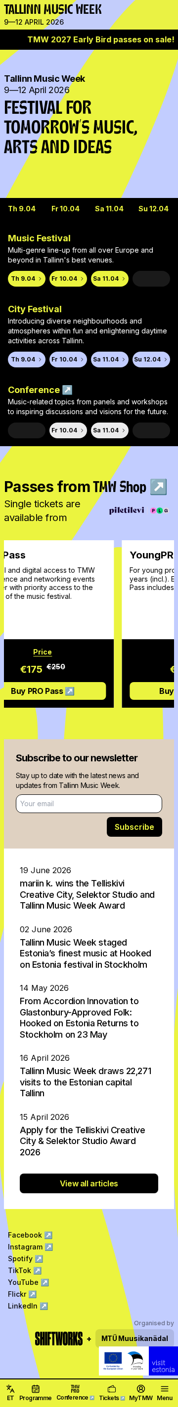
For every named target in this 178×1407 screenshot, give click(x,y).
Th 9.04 (22, 208)
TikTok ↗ (25, 1270)
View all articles (89, 1183)
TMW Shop (130, 488)
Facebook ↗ (30, 1235)
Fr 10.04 (65, 208)
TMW (16, 12)
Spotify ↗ (25, 1258)
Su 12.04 (153, 208)
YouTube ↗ (28, 1282)
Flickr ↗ (22, 1294)
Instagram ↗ (30, 1247)
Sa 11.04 (109, 208)
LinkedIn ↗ (28, 1306)
